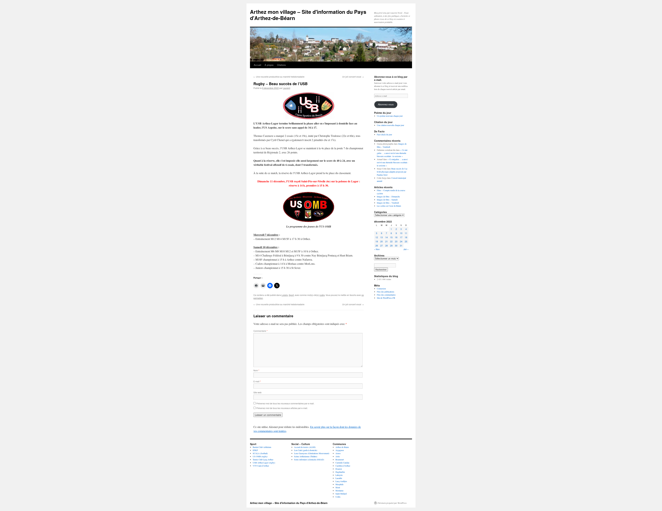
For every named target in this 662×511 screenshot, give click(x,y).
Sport (291, 295)
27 (381, 245)
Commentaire (260, 330)
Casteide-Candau (342, 462)
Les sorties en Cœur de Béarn (389, 205)
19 (376, 241)
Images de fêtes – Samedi (387, 199)
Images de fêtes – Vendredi (388, 202)
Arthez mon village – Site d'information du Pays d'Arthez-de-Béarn (308, 15)
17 (401, 237)
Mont (337, 487)
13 (381, 237)
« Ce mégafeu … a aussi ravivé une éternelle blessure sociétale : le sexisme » (392, 153)
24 (401, 241)
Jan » (406, 249)
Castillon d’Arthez (342, 465)
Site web (257, 392)
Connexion (381, 288)
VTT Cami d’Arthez (261, 465)
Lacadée (338, 478)
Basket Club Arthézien (262, 447)
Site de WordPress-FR (386, 297)
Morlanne (339, 490)
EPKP (255, 450)
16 (396, 237)
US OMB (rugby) (260, 456)
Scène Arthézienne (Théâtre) (305, 456)
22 (391, 241)
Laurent (286, 88)
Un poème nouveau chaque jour (390, 115)
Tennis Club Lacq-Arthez (263, 459)
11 (406, 233)
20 (381, 241)
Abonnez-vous (386, 104)
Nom (256, 370)
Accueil (257, 65)
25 (406, 241)
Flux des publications (385, 291)
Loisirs (285, 295)
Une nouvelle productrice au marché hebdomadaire (278, 76)
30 (396, 245)
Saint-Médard (341, 493)
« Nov (377, 249)
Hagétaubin (340, 471)
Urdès (337, 496)
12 (376, 237)
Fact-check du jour (384, 134)
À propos (269, 65)
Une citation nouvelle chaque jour (390, 125)
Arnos (338, 453)
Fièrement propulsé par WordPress (392, 503)
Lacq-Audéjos (341, 481)
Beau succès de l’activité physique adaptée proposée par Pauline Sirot (392, 171)
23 (396, 241)
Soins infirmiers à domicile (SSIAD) (309, 459)
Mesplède (339, 484)
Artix (337, 456)
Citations (281, 65)
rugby (322, 295)
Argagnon (339, 450)
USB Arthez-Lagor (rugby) (264, 462)
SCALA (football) (260, 453)
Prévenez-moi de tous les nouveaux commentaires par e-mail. (285, 403)
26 (376, 245)
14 (386, 237)
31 (401, 245)
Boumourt (339, 459)
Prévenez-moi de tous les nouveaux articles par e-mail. (282, 408)
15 (391, 237)
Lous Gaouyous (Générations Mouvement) (311, 453)
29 (391, 245)
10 (401, 233)
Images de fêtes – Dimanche (388, 196)
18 (406, 237)
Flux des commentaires (386, 294)
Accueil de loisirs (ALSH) (305, 447)
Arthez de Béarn (342, 447)
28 (386, 245)
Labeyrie (339, 475)
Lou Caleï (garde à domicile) (305, 450)
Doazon (338, 468)
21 (386, 241)
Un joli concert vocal (353, 76)
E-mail (257, 381)
